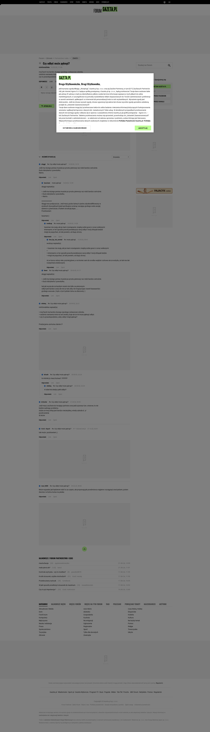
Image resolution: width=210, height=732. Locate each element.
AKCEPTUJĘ (143, 128)
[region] (105, 102)
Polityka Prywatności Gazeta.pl (131, 121)
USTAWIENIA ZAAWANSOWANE (75, 128)
